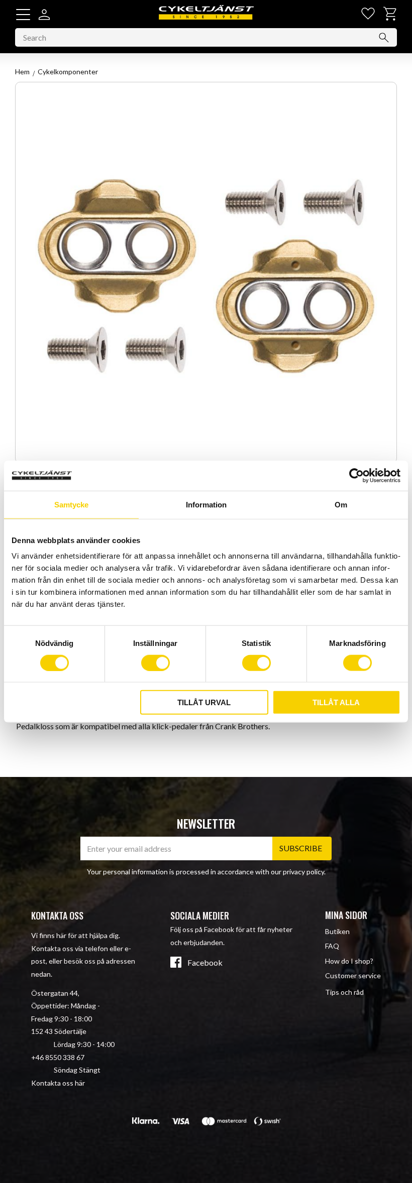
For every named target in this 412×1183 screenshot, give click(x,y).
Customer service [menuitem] (353, 975)
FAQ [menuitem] (332, 946)
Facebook (205, 963)
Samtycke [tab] (71, 504)
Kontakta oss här (58, 1083)
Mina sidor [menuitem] (346, 914)
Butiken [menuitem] (337, 931)
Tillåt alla (336, 702)
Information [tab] (206, 504)
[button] (23, 15)
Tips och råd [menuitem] (344, 992)
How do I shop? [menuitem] (349, 961)
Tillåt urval (204, 702)
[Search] (383, 38)
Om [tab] (341, 504)
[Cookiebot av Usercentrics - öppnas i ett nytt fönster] (356, 475)
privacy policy (303, 871)
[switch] (155, 662)
